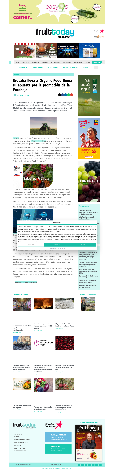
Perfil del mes (53, 67)
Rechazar (57, 244)
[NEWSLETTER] (48, 447)
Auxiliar (45, 62)
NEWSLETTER (55, 446)
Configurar (31, 244)
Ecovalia (16, 138)
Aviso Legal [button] (45, 468)
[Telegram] (96, 465)
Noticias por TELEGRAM (58, 435)
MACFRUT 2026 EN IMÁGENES (88, 294)
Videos (85, 67)
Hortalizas (25, 62)
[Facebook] (86, 465)
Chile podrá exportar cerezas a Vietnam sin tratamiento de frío (64, 367)
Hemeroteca (23, 67)
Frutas (17, 62)
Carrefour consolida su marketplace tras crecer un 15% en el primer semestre (88, 212)
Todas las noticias (19, 448)
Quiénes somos (18, 434)
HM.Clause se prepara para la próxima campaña (87, 286)
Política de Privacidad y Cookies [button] (57, 468)
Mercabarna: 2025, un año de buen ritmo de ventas (87, 281)
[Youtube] (93, 465)
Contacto (16, 437)
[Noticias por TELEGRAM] (48, 436)
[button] (10, 62)
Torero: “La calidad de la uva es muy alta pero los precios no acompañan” (88, 264)
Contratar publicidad (20, 451)
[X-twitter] (79, 465)
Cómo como (97, 62)
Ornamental (67, 62)
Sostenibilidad (55, 62)
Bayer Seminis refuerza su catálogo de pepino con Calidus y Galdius (88, 271)
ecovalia (18, 282)
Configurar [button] (68, 468)
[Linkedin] (89, 465)
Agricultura (36, 62)
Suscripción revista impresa (22, 439)
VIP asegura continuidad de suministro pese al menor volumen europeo (63, 408)
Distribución (78, 62)
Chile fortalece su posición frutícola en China (86, 218)
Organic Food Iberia (38, 141)
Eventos (87, 62)
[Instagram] (82, 465)
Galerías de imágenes (70, 67)
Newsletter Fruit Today (21, 442)
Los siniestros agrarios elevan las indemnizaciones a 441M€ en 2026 (43, 326)
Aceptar (83, 244)
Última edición (38, 67)
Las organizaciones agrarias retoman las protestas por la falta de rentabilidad (21, 367)
